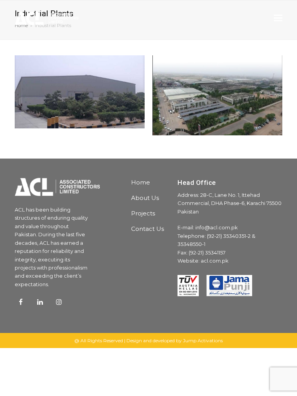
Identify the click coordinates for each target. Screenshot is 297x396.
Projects (143, 213)
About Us (145, 197)
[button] (278, 18)
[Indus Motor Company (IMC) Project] (217, 131)
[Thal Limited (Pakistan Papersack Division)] (80, 124)
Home (140, 182)
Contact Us (147, 228)
